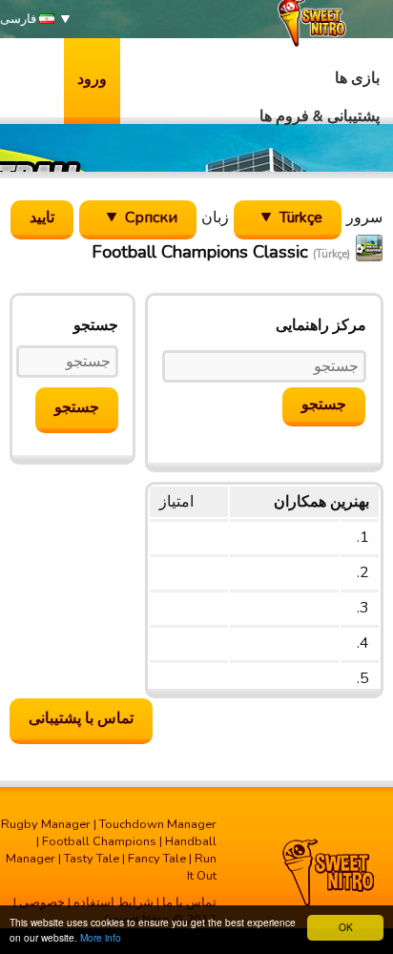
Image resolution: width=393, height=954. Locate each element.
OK (346, 927)
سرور (364, 217)
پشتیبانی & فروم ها (319, 116)
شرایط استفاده (113, 902)
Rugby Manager (46, 824)
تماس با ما (189, 902)
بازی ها (357, 78)
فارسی (19, 19)
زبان (215, 217)
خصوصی (42, 902)
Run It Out (202, 867)
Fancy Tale (157, 858)
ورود (92, 79)
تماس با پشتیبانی (81, 718)
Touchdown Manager (158, 824)
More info (100, 937)
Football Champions (99, 841)
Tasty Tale (91, 858)
